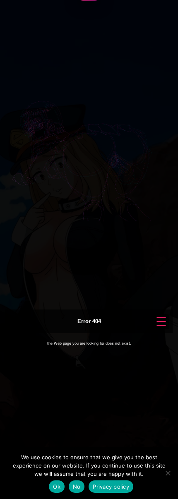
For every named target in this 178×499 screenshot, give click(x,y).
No (77, 486)
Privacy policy (111, 486)
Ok (56, 486)
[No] (168, 473)
